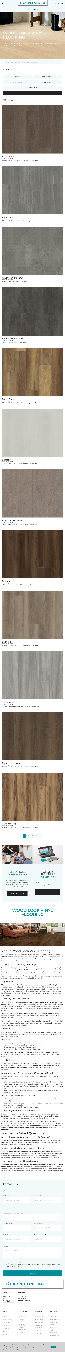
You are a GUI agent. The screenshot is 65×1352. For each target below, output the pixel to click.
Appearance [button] (46, 77)
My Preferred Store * (40, 1234)
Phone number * (8, 1223)
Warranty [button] (31, 87)
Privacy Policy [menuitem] (54, 1335)
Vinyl (22, 25)
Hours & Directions (9, 1302)
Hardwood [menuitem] (6, 1322)
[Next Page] (44, 836)
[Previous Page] (21, 836)
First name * (6, 1195)
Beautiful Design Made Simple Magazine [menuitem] (23, 1326)
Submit (32, 1273)
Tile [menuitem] (4, 1332)
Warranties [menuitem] (38, 1330)
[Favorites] (58, 3)
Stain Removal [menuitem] (39, 1316)
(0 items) (62, 3)
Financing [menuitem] (6, 1338)
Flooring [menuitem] (5, 1316)
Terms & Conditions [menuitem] (53, 1331)
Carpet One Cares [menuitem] (53, 1323)
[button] (55, 3)
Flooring (15, 25)
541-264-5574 (22, 1298)
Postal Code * (7, 1234)
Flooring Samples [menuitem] (21, 1320)
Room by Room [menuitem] (55, 1319)
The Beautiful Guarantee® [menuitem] (39, 1326)
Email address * (38, 1223)
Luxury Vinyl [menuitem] (7, 1319)
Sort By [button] (55, 100)
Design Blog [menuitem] (22, 1332)
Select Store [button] (31, 9)
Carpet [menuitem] (5, 1325)
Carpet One (6, 25)
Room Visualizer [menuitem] (24, 1316)
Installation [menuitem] (38, 1333)
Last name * (37, 1195)
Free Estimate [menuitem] (7, 1335)
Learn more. (43, 1349)
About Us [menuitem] (53, 1316)
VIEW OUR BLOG (15, 893)
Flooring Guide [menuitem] (39, 1322)
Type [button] (16, 77)
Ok (53, 1347)
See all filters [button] (31, 93)
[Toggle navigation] (2, 3)
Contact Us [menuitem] (53, 1327)
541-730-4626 (7, 1300)
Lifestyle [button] (16, 82)
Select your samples (46, 892)
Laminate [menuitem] (6, 1328)
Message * (6, 1246)
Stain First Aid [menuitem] (39, 1319)
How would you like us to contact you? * (15, 1213)
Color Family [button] (46, 82)
